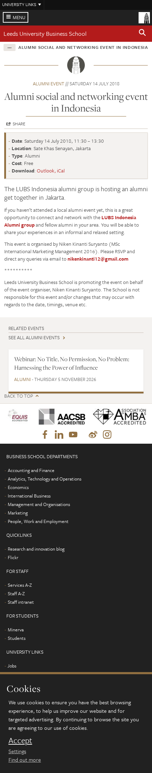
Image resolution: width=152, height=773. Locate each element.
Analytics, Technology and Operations (44, 478)
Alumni (22, 379)
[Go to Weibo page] (93, 435)
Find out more (24, 759)
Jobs (11, 665)
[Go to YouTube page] (73, 435)
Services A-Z (20, 585)
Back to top (18, 396)
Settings (17, 751)
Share (19, 123)
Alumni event (48, 83)
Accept (20, 740)
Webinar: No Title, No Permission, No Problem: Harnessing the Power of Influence (71, 363)
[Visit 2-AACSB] (60, 416)
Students (16, 638)
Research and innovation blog (36, 548)
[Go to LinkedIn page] (59, 435)
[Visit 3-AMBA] (117, 416)
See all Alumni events (34, 337)
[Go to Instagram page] (107, 435)
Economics (18, 487)
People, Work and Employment (38, 521)
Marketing (18, 512)
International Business (29, 495)
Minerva (16, 629)
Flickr (13, 557)
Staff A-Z (16, 593)
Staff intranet (21, 602)
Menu (19, 17)
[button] (142, 34)
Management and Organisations (39, 504)
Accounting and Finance (31, 470)
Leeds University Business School (45, 33)
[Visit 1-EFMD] (18, 416)
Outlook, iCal (51, 170)
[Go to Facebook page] (45, 435)
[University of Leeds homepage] (144, 17)
